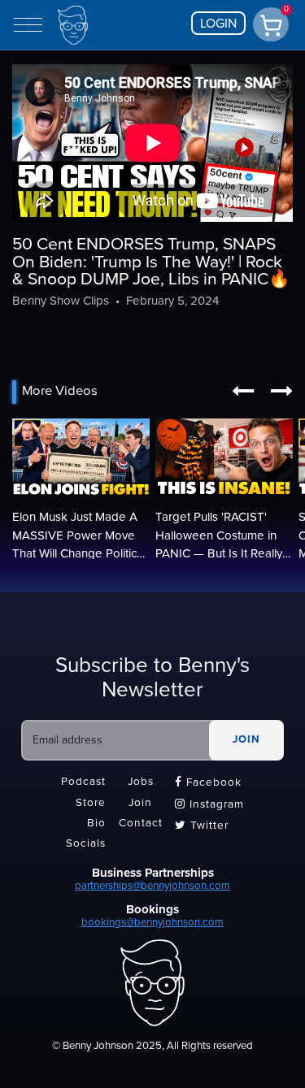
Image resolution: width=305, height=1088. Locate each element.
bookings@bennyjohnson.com (152, 922)
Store (91, 802)
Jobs (141, 782)
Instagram (209, 804)
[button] (243, 391)
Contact (141, 823)
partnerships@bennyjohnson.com (152, 885)
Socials (86, 844)
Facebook (208, 782)
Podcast (83, 782)
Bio (96, 823)
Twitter (202, 825)
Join (140, 802)
